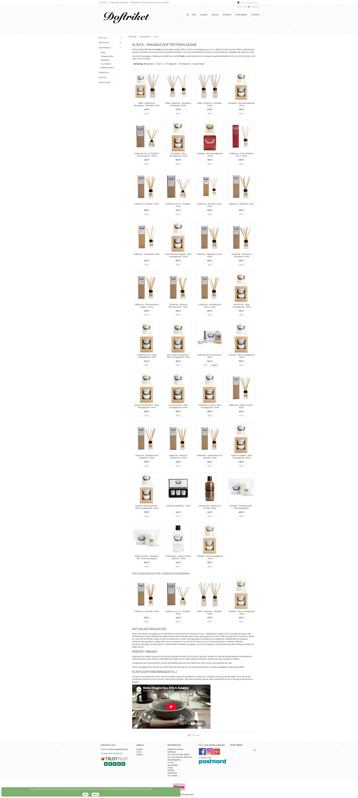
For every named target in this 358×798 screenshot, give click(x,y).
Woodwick (105, 60)
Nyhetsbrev (241, 15)
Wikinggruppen (187, 794)
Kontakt (255, 15)
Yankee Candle (107, 56)
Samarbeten (173, 765)
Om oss (214, 15)
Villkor (203, 15)
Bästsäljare (104, 82)
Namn (159, 64)
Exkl (257, 7)
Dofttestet (172, 752)
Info (147, 114)
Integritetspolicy (174, 760)
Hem (194, 15)
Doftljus (103, 38)
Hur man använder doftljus (179, 754)
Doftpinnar (104, 43)
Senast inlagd (198, 64)
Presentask (104, 73)
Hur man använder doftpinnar (180, 757)
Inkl (251, 7)
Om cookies (172, 776)
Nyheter (227, 15)
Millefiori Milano (107, 68)
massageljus (157, 49)
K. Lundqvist (106, 64)
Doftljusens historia (175, 749)
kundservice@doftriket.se (117, 749)
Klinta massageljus (220, 667)
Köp (214, 365)
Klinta (103, 52)
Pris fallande (184, 64)
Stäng (95, 794)
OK (254, 750)
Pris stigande (170, 64)
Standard (150, 64)
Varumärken (104, 48)
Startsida (132, 37)
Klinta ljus (136, 656)
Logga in (139, 754)
